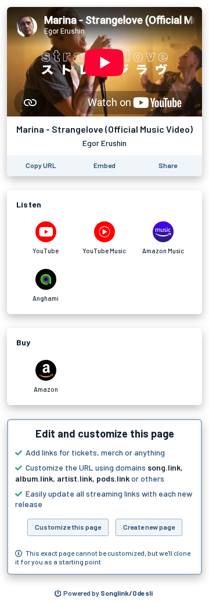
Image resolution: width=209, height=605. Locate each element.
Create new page (149, 527)
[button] (104, 497)
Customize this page (68, 527)
